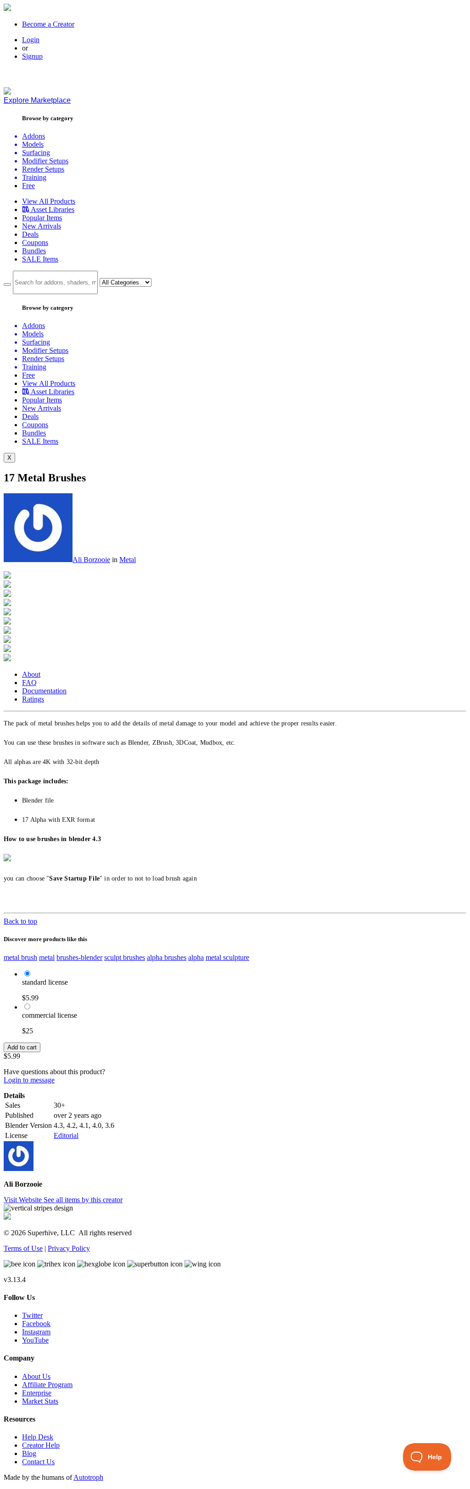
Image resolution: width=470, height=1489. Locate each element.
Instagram (36, 1332)
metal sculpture (227, 957)
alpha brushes (166, 957)
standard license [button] (45, 982)
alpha (196, 957)
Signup (32, 56)
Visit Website (24, 1200)
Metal (127, 559)
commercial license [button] (49, 1015)
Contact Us (38, 1462)
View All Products (48, 201)
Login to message (29, 1080)
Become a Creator (48, 24)
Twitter (32, 1315)
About (31, 674)
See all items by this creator (83, 1200)
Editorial (66, 1135)
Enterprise (36, 1393)
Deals (30, 234)
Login (30, 40)
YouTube (35, 1340)
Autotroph (88, 1477)
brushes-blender (79, 957)
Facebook (36, 1323)
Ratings (33, 699)
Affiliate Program (47, 1385)
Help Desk (37, 1437)
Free (28, 186)
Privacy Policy (69, 1248)
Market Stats (40, 1401)
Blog (29, 1453)
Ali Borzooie (91, 559)
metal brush (20, 957)
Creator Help (41, 1445)
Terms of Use (23, 1248)
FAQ (29, 682)
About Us (36, 1376)
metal (47, 957)
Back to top (20, 921)
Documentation (44, 691)
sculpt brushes (124, 957)
